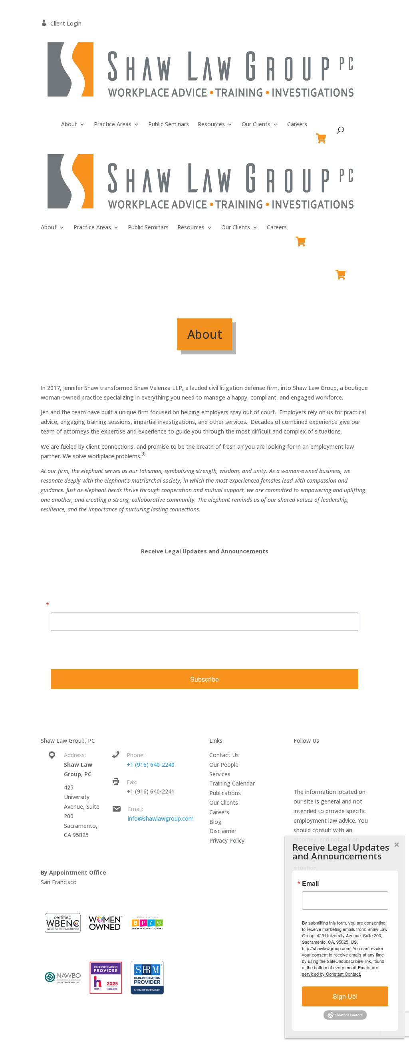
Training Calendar (232, 783)
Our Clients (256, 124)
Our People (223, 764)
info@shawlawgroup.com (161, 818)
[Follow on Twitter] (321, 756)
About (69, 124)
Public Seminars (168, 124)
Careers (297, 124)
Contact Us (224, 755)
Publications (225, 793)
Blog (215, 821)
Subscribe (204, 679)
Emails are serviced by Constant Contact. (103, 656)
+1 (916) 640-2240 (151, 764)
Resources (211, 124)
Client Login (61, 23)
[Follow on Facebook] (305, 756)
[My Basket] (322, 134)
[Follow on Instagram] (353, 756)
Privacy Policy (226, 840)
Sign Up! (345, 996)
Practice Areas (112, 124)
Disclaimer (222, 831)
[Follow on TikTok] (305, 772)
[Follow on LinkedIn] (337, 756)
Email (59, 604)
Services (219, 774)
